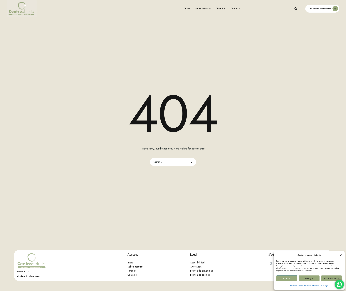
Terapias (131, 271)
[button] (340, 255)
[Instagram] (271, 264)
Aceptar (286, 278)
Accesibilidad (197, 262)
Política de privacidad (311, 285)
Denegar (309, 278)
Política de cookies (296, 285)
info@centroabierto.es (28, 276)
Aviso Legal (324, 285)
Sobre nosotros (135, 266)
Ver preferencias (331, 278)
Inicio (130, 262)
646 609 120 (23, 271)
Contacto (132, 275)
